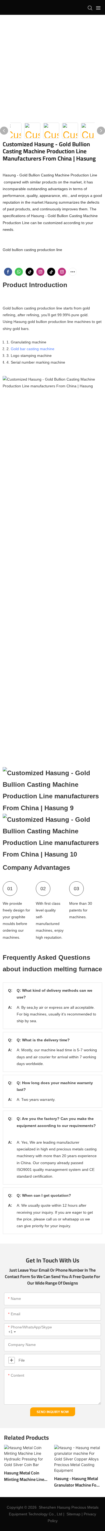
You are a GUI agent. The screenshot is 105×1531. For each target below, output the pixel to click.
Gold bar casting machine (32, 349)
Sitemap (73, 1514)
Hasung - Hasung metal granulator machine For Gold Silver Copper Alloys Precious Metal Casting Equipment (77, 1481)
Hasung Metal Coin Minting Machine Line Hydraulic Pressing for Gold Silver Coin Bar (25, 1476)
